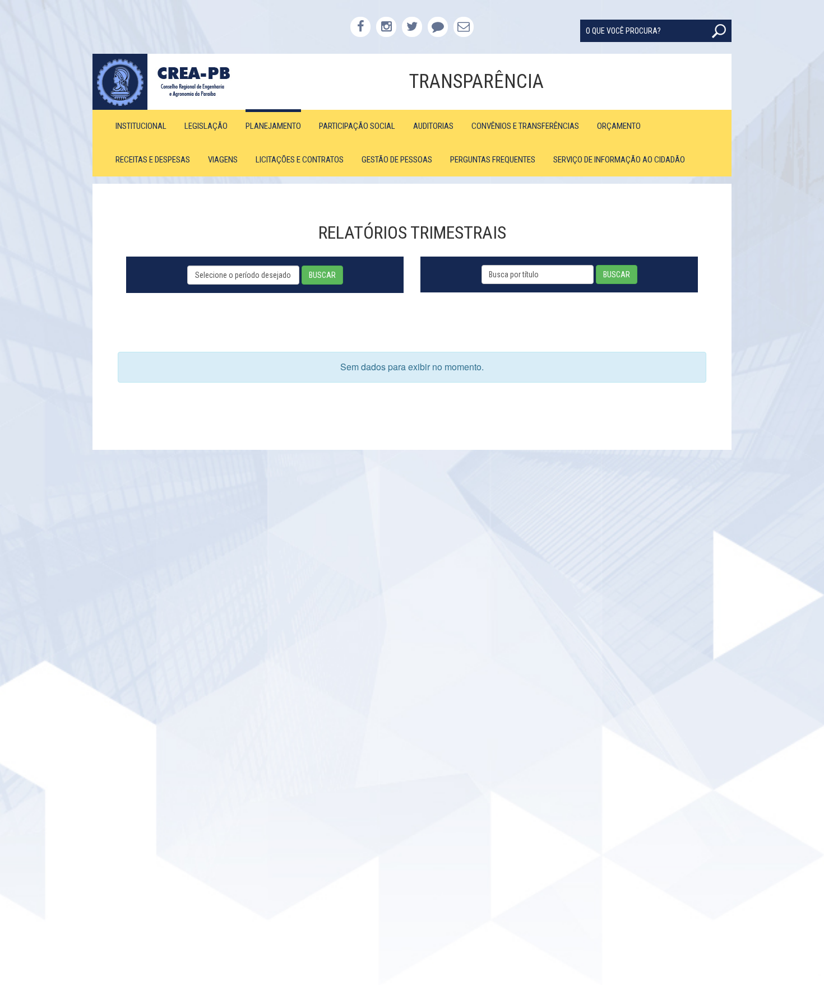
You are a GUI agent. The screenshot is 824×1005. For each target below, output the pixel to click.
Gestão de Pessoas (397, 160)
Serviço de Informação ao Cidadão (619, 160)
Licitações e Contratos (300, 160)
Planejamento (273, 126)
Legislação (206, 126)
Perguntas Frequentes (492, 160)
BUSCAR (322, 275)
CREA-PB (172, 82)
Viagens (223, 160)
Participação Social (357, 126)
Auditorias (433, 126)
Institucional (140, 126)
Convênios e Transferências (525, 126)
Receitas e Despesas (152, 160)
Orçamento (619, 126)
